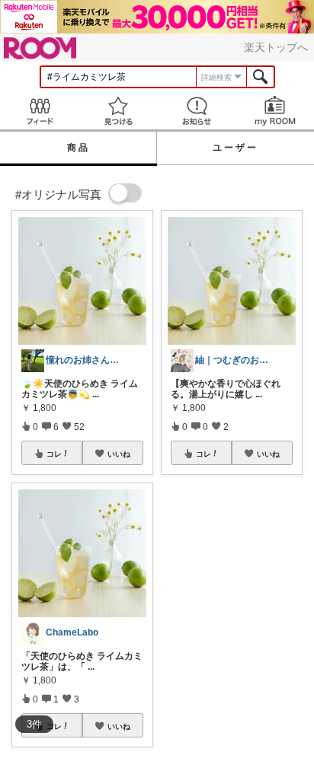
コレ (54, 453)
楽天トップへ (276, 47)
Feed (39, 110)
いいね (118, 453)
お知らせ (196, 110)
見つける (117, 110)
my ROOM (275, 110)
